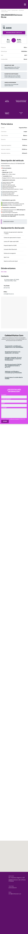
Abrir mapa (4, 271)
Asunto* (3, 403)
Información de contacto (14, 32)
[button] (14, 855)
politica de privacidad (14, 419)
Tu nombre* (3, 394)
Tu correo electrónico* (6, 399)
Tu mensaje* (4, 407)
